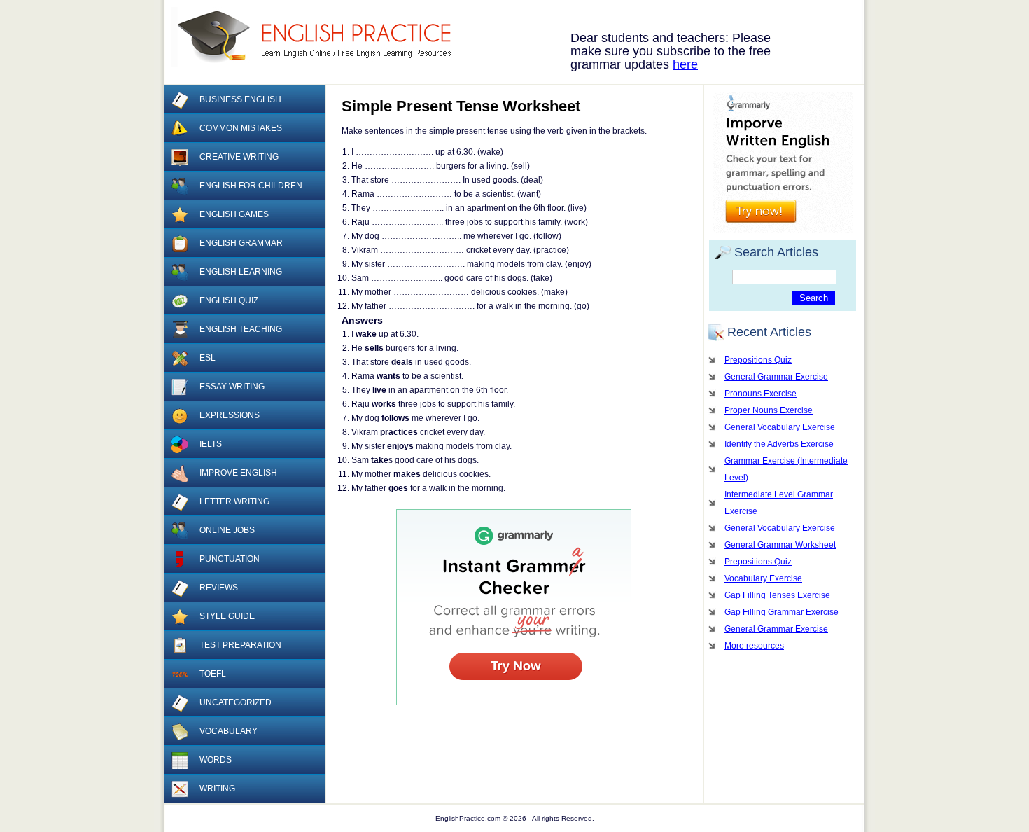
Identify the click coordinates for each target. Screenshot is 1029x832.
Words (216, 760)
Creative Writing (239, 157)
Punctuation (230, 559)
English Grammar (241, 243)
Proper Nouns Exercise (768, 410)
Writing (217, 788)
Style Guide (227, 616)
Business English (240, 99)
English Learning (241, 272)
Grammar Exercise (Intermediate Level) (786, 469)
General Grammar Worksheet (780, 545)
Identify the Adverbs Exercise (779, 444)
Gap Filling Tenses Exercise (777, 595)
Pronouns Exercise (760, 393)
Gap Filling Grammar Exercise (781, 612)
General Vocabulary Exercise (779, 427)
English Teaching (241, 329)
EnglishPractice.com (320, 37)
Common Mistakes (241, 128)
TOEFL (213, 674)
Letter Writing (235, 501)
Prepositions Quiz (758, 360)
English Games (234, 214)
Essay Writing (232, 386)
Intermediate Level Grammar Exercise (778, 503)
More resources (754, 646)
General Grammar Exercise (776, 377)
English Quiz (229, 300)
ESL (208, 358)
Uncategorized (236, 702)
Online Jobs (227, 530)
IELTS (211, 444)
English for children (251, 185)
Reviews (219, 587)
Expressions (230, 415)
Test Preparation (240, 645)
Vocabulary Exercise (763, 578)
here (685, 64)
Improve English (238, 473)
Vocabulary (229, 731)
